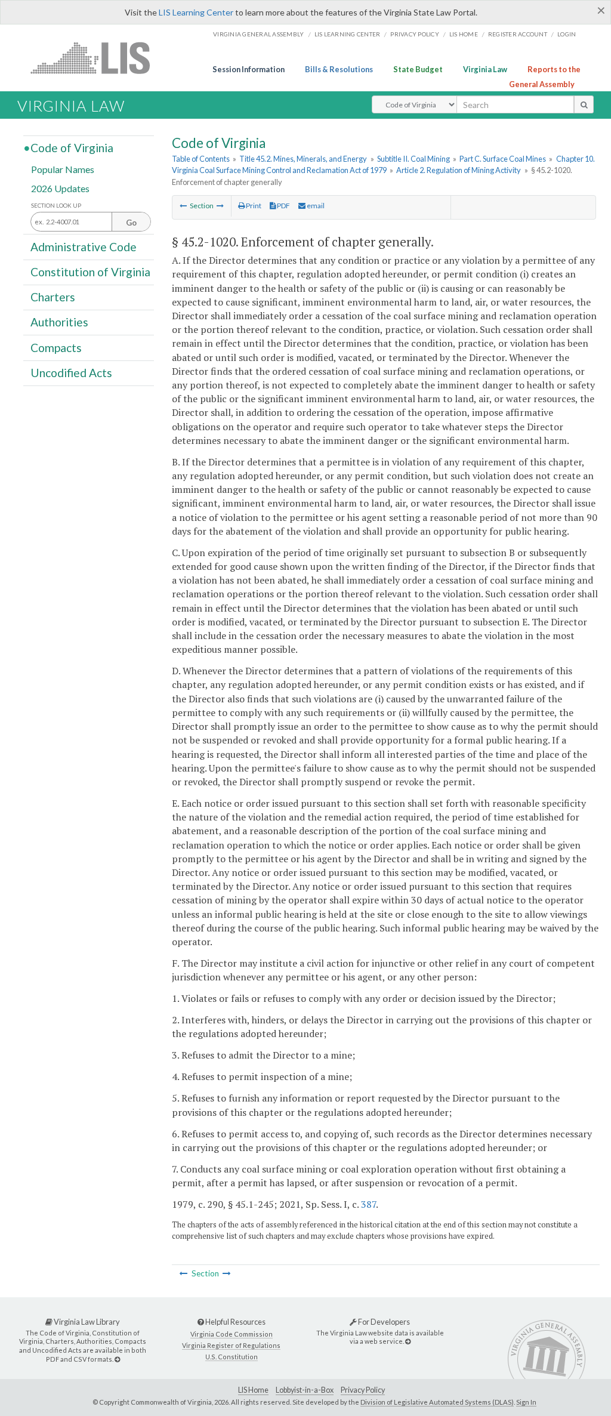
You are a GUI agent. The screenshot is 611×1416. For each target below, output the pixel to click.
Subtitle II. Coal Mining (413, 158)
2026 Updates (60, 187)
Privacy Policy (414, 34)
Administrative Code (83, 246)
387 (368, 1204)
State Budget (418, 69)
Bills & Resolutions (339, 69)
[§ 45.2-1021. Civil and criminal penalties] (220, 205)
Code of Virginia (71, 148)
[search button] (584, 104)
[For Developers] (408, 1341)
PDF (283, 205)
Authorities (59, 322)
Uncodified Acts (71, 373)
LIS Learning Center (196, 12)
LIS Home (253, 1390)
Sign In (526, 1402)
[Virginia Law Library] (117, 1359)
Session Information (248, 69)
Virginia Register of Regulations (231, 1345)
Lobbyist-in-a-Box (305, 1390)
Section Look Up (56, 205)
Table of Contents (201, 158)
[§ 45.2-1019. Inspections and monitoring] (183, 205)
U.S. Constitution (231, 1357)
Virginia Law (485, 69)
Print (253, 205)
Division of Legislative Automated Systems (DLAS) (437, 1402)
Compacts (56, 347)
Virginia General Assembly (258, 34)
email (315, 205)
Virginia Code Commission (231, 1334)
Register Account (517, 34)
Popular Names (62, 169)
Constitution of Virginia (90, 272)
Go (131, 222)
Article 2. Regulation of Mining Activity (458, 170)
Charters (52, 297)
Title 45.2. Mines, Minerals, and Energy (303, 158)
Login (566, 34)
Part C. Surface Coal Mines (502, 158)
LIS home (463, 34)
